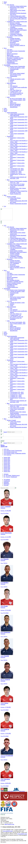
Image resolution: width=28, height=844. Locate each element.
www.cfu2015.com (7, 831)
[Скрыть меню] (1, 441)
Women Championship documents (18, 203)
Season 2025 (7, 458)
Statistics (12, 70)
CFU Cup (9, 52)
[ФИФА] (7, 813)
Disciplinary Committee (16, 24)
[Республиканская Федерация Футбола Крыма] (3, 806)
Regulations (13, 42)
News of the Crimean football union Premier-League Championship (17, 75)
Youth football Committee (16, 28)
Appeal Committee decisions (14, 59)
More (8, 179)
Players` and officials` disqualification (15, 106)
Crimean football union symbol (17, 16)
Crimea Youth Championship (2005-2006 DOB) (17, 114)
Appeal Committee (14, 32)
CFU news (9, 49)
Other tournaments (11, 83)
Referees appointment (12, 53)
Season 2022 (7, 463)
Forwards (6, 485)
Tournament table (14, 69)
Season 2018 (7, 468)
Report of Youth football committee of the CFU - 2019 (18, 182)
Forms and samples (14, 44)
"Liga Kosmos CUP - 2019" (17, 170)
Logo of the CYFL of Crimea (17, 184)
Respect (12, 20)
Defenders (6, 482)
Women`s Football (11, 196)
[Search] (15, 488)
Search (5, 432)
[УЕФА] (14, 806)
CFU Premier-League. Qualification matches (15, 453)
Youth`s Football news (15, 193)
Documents (9, 37)
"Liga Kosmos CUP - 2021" (17, 168)
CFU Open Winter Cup (15, 90)
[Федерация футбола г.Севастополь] (8, 806)
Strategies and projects (15, 39)
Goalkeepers (7, 481)
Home (5, 2)
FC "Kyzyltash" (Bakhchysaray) (12, 475)
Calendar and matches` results (17, 67)
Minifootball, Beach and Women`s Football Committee (18, 30)
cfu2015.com (4, 446)
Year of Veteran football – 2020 (17, 100)
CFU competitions (14, 41)
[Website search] (1, 430)
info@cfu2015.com (9, 824)
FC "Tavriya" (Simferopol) (10, 477)
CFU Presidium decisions (13, 56)
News (5, 48)
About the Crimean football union (18, 6)
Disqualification (11, 62)
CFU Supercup (13, 86)
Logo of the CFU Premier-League (18, 17)
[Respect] (14, 800)
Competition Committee (16, 34)
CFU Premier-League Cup (16, 93)
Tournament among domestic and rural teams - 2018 (18, 177)
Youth (5, 111)
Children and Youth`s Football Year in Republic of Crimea (18, 191)
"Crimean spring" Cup (15, 91)
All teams (6, 474)
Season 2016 (7, 471)
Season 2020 (7, 465)
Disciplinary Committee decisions (15, 58)
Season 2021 (7, 464)
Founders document (15, 38)
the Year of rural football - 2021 (17, 98)
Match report (10, 55)
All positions (7, 479)
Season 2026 (7, 457)
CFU (5, 3)
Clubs (5, 108)
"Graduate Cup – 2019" (16, 171)
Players (5, 109)
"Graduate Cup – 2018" (16, 172)
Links (8, 97)
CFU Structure (10, 4)
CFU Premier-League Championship (16, 51)
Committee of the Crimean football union (17, 21)
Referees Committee (15, 23)
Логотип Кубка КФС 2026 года (18, 18)
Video (11, 101)
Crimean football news (12, 63)
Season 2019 (7, 467)
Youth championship (12, 112)
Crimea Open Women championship (15, 198)
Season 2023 (7, 461)
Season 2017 (7, 470)
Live (11, 84)
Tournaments (7, 65)
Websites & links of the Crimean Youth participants (18, 189)
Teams (11, 72)
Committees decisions (12, 60)
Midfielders (6, 483)
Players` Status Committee (16, 35)
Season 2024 (7, 460)
